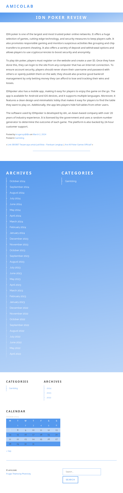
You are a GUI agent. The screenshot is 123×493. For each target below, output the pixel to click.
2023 (49, 393)
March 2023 (16, 290)
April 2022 (15, 353)
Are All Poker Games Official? (78, 144)
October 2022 (17, 319)
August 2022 (17, 330)
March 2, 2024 (39, 134)
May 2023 (15, 279)
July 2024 (15, 198)
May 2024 (15, 209)
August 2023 (17, 261)
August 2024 (17, 192)
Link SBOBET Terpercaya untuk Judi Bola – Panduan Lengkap (35, 144)
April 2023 (15, 284)
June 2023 (16, 273)
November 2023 (19, 244)
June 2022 (16, 342)
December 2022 (19, 307)
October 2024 (17, 181)
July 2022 (15, 336)
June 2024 (16, 204)
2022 (49, 397)
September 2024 (19, 186)
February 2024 (18, 227)
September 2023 (19, 255)
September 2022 (19, 324)
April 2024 (15, 215)
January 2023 (17, 302)
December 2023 (19, 238)
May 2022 (15, 347)
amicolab (20, 6)
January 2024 (17, 232)
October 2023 (17, 250)
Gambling (19, 138)
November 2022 (19, 313)
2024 (49, 388)
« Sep (8, 451)
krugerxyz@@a (23, 134)
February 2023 (18, 296)
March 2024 (16, 221)
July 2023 (15, 267)
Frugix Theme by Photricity (18, 473)
